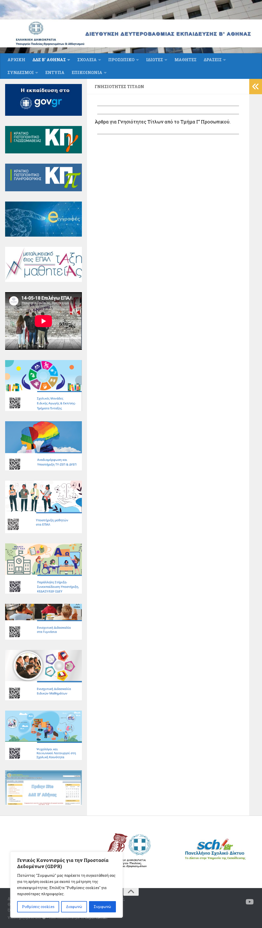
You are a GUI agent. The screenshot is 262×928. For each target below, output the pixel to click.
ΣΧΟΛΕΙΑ (87, 59)
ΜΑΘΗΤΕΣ (185, 59)
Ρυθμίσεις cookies (38, 906)
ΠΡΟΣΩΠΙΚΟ (121, 59)
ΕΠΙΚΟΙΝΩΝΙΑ (87, 72)
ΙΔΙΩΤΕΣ (154, 59)
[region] (66, 885)
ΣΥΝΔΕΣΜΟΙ (20, 72)
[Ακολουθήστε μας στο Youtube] (249, 901)
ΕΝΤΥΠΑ (54, 72)
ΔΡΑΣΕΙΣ (213, 59)
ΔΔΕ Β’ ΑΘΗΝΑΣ (49, 59)
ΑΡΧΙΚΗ (16, 59)
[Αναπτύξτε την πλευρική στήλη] (255, 86)
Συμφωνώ (102, 906)
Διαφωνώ (74, 906)
